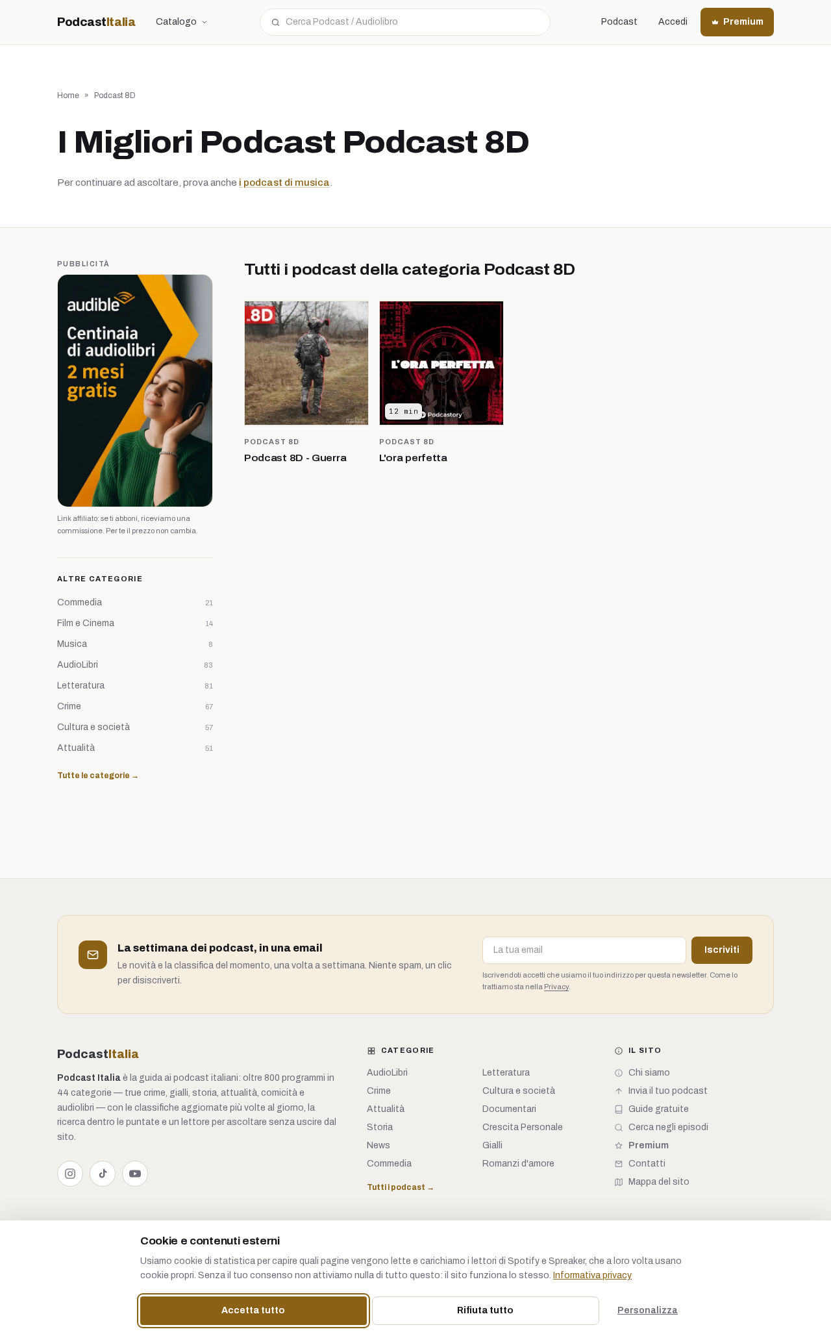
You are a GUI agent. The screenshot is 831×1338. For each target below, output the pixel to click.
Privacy (556, 987)
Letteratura (506, 1073)
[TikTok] (103, 1174)
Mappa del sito (658, 1182)
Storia (380, 1127)
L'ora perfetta (413, 458)
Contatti (646, 1163)
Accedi (673, 22)
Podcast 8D (271, 442)
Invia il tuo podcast (668, 1091)
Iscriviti (721, 950)
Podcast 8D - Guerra (295, 458)
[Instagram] (70, 1174)
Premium (743, 22)
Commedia (389, 1163)
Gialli (492, 1145)
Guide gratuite (658, 1109)
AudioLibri (387, 1073)
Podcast (96, 22)
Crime (379, 1091)
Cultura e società (518, 1091)
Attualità (385, 1109)
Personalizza (647, 1310)
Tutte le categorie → (98, 775)
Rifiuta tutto (485, 1310)
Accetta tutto (253, 1310)
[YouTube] (135, 1174)
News (378, 1145)
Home (68, 95)
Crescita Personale (522, 1127)
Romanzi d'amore (518, 1163)
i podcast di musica (284, 182)
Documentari (509, 1109)
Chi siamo (649, 1073)
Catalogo (176, 22)
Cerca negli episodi (668, 1127)
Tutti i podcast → (400, 1187)
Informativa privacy (592, 1275)
